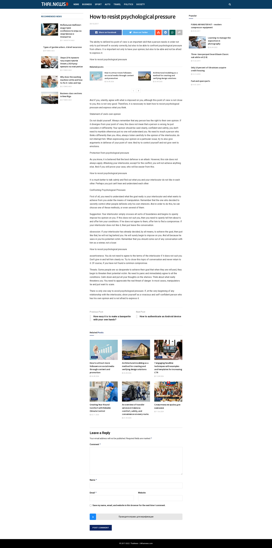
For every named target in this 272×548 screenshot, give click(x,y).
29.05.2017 (196, 31)
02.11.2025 (95, 415)
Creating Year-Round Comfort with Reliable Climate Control (100, 407)
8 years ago (49, 51)
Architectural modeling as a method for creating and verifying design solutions (165, 75)
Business (87, 4)
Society (140, 4)
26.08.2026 (110, 81)
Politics (128, 4)
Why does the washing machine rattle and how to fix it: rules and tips (71, 80)
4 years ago (66, 100)
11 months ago (68, 40)
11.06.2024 (160, 411)
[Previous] (133, 91)
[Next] (138, 91)
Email (93, 492)
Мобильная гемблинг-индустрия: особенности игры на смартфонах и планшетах (71, 31)
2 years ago (66, 70)
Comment (95, 444)
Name (93, 480)
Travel (117, 4)
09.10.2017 (94, 24)
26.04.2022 (213, 47)
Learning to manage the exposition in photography (219, 40)
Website (142, 493)
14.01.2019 (196, 85)
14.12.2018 (196, 74)
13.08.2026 (160, 376)
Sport (98, 4)
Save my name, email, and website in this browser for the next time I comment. (129, 505)
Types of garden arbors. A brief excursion (62, 47)
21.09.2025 (127, 418)
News (76, 4)
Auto (107, 4)
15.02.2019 (196, 61)
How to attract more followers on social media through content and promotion (119, 75)
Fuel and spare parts (200, 81)
